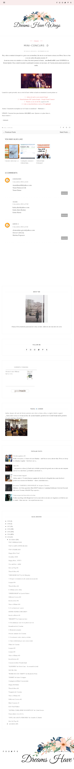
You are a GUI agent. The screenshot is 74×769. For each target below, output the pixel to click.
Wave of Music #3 (14, 655)
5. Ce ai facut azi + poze (16, 608)
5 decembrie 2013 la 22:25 (20, 182)
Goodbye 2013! (13, 557)
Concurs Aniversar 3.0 (12, 161)
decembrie (12, 539)
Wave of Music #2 (14, 696)
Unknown (17, 179)
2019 (8, 521)
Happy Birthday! (14, 685)
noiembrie (12, 724)
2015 (8, 532)
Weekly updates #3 (19, 456)
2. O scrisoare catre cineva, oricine (20, 637)
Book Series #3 (14, 659)
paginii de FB (45, 102)
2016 (8, 529)
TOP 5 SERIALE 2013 (15, 542)
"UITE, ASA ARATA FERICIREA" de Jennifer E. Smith (25, 717)
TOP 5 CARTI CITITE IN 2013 (18, 546)
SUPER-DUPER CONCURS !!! (18, 612)
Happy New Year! (14, 553)
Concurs (36, 41)
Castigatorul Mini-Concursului (18, 681)
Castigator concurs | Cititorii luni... (27, 162)
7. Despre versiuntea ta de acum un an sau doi (23, 579)
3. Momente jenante (15, 630)
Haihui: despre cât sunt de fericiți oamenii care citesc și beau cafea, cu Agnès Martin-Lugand (34, 413)
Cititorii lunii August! (20, 475)
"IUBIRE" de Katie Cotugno (17, 677)
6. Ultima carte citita (15, 590)
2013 (8, 537)
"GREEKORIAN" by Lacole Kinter (19, 593)
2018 (8, 524)
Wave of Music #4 (14, 604)
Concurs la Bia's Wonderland (18, 663)
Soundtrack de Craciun (16, 626)
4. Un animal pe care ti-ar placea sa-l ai (21, 622)
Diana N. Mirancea (31, 51)
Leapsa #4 (12, 582)
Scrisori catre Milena (12, 371)
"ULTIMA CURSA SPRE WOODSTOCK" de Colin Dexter (26, 710)
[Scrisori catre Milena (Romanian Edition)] (30, 379)
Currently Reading (21, 367)
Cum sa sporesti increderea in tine (24, 495)
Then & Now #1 (14, 688)
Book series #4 (14, 601)
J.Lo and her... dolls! (15, 564)
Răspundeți (64, 193)
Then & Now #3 (14, 571)
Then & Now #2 (14, 586)
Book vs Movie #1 (14, 615)
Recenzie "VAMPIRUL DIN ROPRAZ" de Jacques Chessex (31, 485)
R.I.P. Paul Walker (14, 706)
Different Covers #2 (15, 699)
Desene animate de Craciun (17, 633)
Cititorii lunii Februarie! (40, 162)
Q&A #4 (15, 466)
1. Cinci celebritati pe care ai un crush (21, 641)
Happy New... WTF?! (15, 560)
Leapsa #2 (12, 652)
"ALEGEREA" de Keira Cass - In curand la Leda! (23, 666)
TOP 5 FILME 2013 (15, 549)
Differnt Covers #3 (15, 597)
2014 (8, 534)
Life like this (13, 670)
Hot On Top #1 (13, 721)
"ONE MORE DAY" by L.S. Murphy (19, 575)
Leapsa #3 (12, 648)
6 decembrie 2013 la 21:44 (20, 227)
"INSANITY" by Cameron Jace (18, 619)
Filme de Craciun (14, 644)
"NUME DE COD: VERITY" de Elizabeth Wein (23, 674)
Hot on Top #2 (13, 568)
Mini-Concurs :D (14, 703)
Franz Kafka (10, 373)
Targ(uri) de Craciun (15, 692)
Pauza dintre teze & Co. (16, 714)
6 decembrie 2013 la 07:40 (20, 204)
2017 (8, 526)
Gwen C (16, 224)
